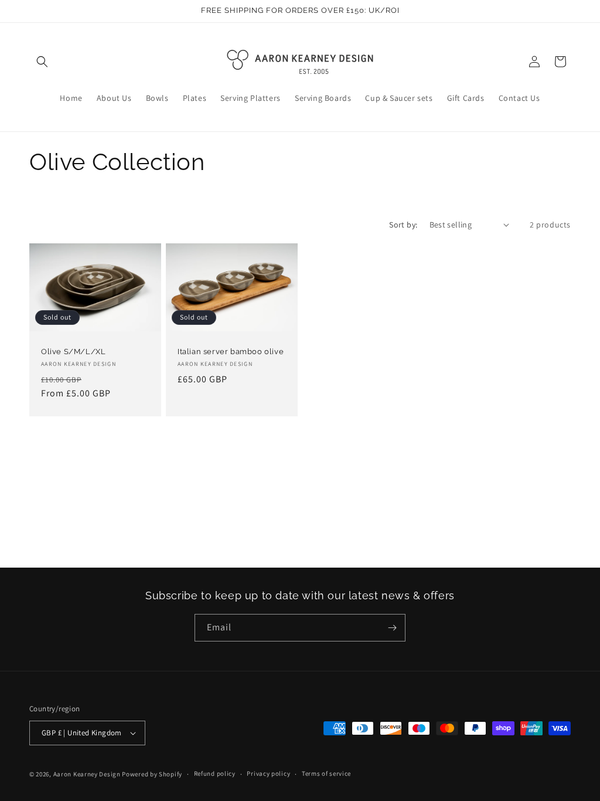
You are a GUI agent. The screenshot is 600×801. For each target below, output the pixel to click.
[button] (42, 61)
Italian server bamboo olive (231, 351)
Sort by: (403, 224)
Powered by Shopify (152, 774)
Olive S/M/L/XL (73, 351)
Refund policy (215, 773)
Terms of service (326, 773)
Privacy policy (268, 773)
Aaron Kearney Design (87, 774)
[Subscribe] (392, 628)
